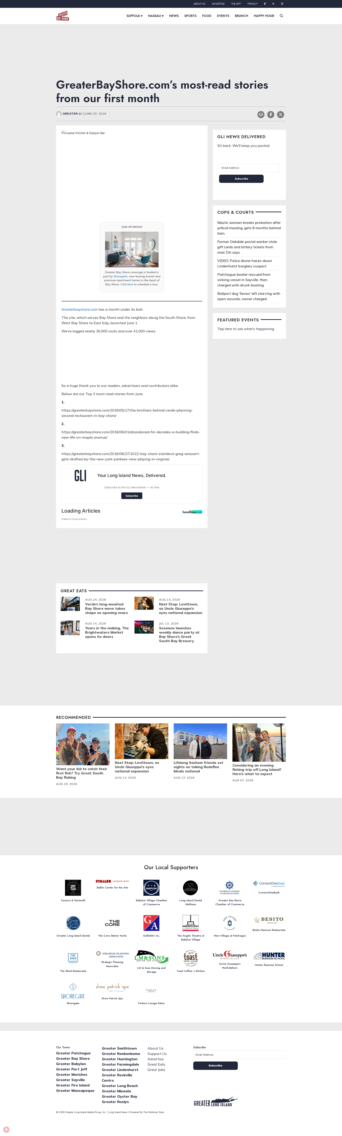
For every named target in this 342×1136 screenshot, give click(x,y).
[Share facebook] (270, 114)
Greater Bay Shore (73, 1058)
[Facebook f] (264, 4)
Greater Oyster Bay (119, 1096)
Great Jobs (156, 1069)
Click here (126, 284)
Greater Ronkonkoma (121, 1053)
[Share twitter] (280, 114)
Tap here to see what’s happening (245, 329)
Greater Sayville (70, 1080)
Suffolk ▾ (134, 16)
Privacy (253, 3)
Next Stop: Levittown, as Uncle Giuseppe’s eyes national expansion (180, 608)
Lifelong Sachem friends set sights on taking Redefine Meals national (198, 766)
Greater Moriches (71, 1074)
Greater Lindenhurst (120, 1069)
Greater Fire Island (73, 1085)
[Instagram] (282, 4)
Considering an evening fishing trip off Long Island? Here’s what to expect (256, 769)
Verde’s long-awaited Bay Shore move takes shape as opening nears (106, 608)
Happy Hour (264, 16)
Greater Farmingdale (120, 1064)
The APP (236, 3)
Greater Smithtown (119, 1048)
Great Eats (156, 1064)
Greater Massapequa (75, 1090)
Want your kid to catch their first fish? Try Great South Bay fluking (81, 773)
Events (223, 16)
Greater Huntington (120, 1059)
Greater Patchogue (73, 1053)
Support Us (157, 1053)
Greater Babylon (71, 1064)
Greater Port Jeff (71, 1069)
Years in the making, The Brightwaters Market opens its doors (107, 632)
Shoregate (121, 276)
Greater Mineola (116, 1091)
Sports (190, 16)
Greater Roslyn (115, 1101)
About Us (199, 3)
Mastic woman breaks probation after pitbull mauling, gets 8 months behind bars (249, 227)
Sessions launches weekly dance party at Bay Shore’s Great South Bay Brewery (179, 634)
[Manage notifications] (6, 1129)
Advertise (218, 3)
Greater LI (73, 113)
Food (206, 16)
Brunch (241, 16)
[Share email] (261, 114)
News (174, 16)
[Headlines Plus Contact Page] (192, 512)
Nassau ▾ (156, 16)
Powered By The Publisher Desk (147, 1112)
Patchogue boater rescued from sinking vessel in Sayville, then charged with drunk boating (243, 279)
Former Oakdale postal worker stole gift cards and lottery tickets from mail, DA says (247, 247)
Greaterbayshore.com (79, 309)
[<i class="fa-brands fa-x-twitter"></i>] (273, 4)
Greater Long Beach (120, 1085)
